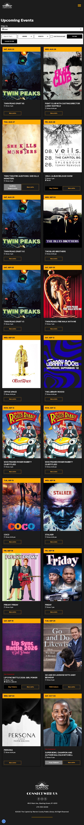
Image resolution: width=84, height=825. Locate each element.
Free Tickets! (54, 762)
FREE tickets (53, 687)
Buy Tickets (53, 188)
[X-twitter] (45, 798)
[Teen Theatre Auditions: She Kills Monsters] (21, 148)
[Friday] (62, 577)
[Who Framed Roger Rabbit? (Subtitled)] (21, 434)
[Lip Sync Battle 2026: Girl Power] (21, 647)
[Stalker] (62, 507)
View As (4, 26)
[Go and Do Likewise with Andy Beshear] (62, 647)
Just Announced (59, 36)
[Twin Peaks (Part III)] (21, 76)
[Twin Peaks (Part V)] (21, 294)
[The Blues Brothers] (62, 224)
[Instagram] (42, 798)
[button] (79, 5)
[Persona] (21, 722)
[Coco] (21, 507)
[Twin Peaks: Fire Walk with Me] (62, 294)
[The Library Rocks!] (62, 364)
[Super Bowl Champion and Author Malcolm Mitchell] (62, 722)
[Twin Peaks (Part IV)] (21, 224)
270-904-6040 (42, 807)
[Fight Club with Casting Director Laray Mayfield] (62, 76)
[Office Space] (21, 364)
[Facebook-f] (38, 798)
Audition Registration (12, 187)
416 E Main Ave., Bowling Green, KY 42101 (42, 803)
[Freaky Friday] (21, 577)
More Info (12, 113)
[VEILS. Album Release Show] (62, 148)
